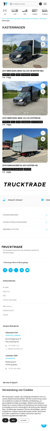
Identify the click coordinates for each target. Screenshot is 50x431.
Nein (13, 420)
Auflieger (34, 14)
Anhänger (45, 14)
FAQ (4, 296)
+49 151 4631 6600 (14, 369)
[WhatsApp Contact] (44, 424)
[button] (22, 65)
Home (3, 18)
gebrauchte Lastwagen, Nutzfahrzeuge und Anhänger (22, 18)
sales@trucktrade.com (15, 349)
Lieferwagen (42, 18)
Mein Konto (7, 306)
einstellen (23, 420)
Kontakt (6, 287)
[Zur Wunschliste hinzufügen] (43, 38)
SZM (24, 14)
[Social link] (5, 270)
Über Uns (6, 291)
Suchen (11, 3)
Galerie (5, 315)
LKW (14, 14)
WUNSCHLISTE (8, 310)
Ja (5, 420)
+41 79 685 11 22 (13, 346)
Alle (5, 14)
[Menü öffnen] (45, 3)
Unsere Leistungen (10, 300)
